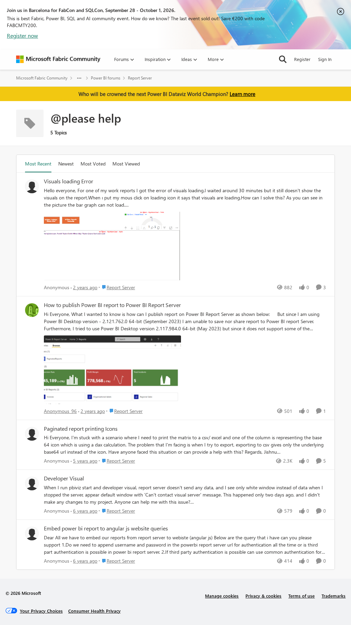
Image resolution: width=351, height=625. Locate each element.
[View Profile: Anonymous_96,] (32, 310)
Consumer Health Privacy (94, 611)
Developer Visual (64, 478)
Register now (22, 35)
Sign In (324, 59)
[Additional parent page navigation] (79, 78)
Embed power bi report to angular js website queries (106, 528)
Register (302, 59)
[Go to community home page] (58, 59)
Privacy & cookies (263, 596)
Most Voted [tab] (93, 163)
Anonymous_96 (60, 411)
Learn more (242, 93)
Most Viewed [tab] (126, 163)
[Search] (283, 59)
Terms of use (301, 596)
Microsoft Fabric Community (42, 78)
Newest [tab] (66, 163)
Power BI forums (105, 78)
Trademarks (334, 596)
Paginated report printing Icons (81, 428)
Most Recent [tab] (38, 163)
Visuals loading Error (68, 181)
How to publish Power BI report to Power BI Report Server (112, 305)
